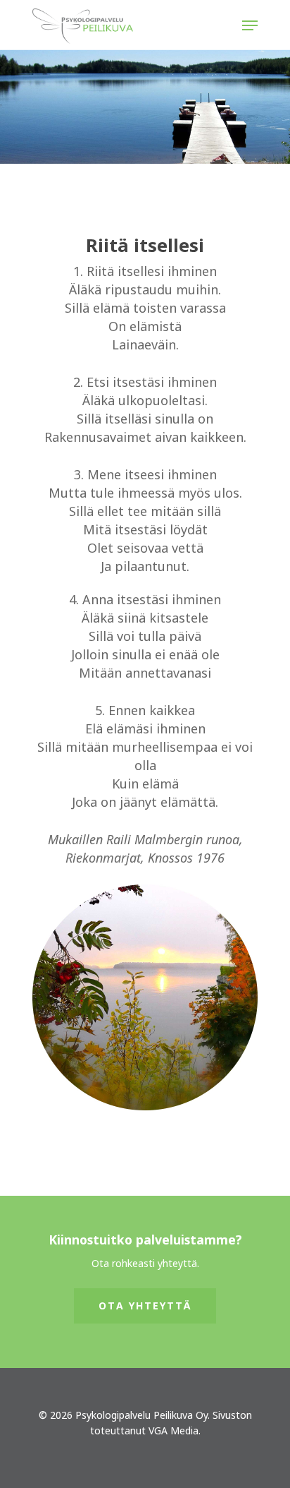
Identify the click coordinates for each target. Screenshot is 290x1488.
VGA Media (173, 1430)
